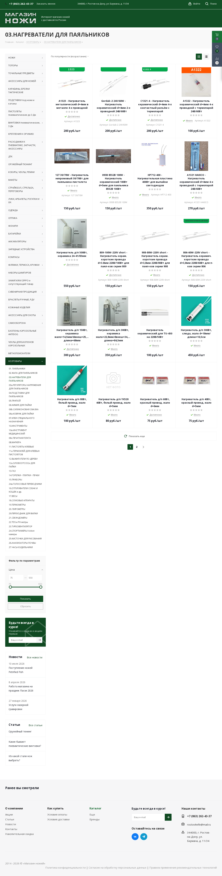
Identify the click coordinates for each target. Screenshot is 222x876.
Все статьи (35, 725)
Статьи (9, 819)
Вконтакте (135, 836)
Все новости (34, 657)
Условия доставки (58, 819)
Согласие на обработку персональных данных (117, 867)
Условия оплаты (57, 814)
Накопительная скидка (19, 834)
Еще (92, 814)
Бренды (94, 819)
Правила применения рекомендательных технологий (183, 867)
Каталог (95, 808)
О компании (14, 808)
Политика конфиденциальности (65, 867)
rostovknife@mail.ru (199, 824)
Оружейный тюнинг (20, 731)
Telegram (143, 836)
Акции (9, 814)
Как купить (55, 808)
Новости (10, 824)
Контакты (11, 829)
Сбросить (25, 606)
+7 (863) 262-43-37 (199, 816)
